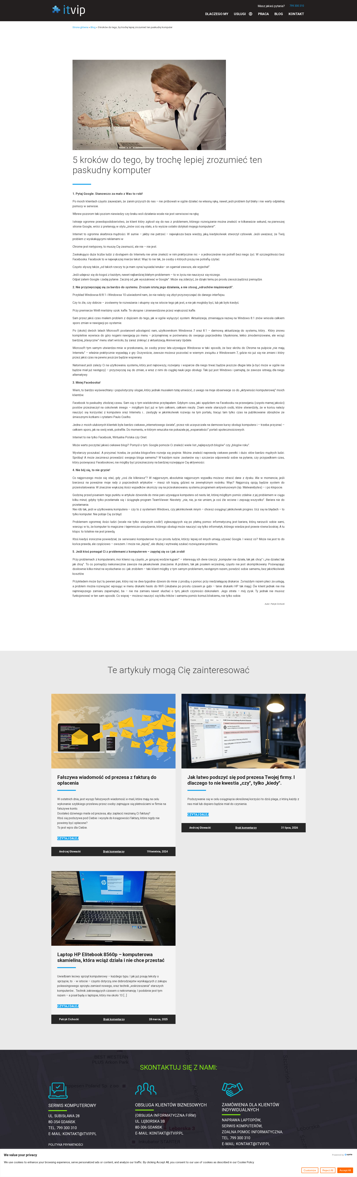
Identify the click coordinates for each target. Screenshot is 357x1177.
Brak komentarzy (113, 851)
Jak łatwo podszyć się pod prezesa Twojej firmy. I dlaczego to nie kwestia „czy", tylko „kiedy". (241, 780)
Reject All (327, 1170)
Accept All (345, 1170)
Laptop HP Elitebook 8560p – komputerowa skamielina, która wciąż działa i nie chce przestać (111, 957)
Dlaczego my (216, 14)
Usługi (240, 14)
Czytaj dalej (68, 838)
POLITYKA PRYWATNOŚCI (65, 1144)
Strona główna (80, 27)
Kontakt (296, 14)
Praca (263, 14)
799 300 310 (297, 5)
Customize (310, 1170)
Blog (278, 14)
